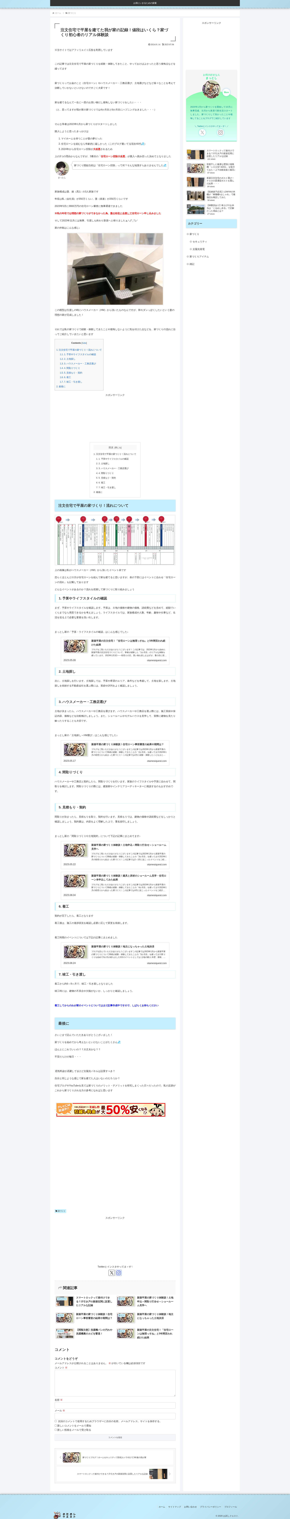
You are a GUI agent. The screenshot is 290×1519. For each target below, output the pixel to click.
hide (84, 343)
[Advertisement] (115, 418)
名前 (59, 1400)
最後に (61, 386)
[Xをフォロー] (112, 1273)
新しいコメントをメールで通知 (74, 1425)
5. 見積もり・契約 (71, 372)
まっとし (211, 78)
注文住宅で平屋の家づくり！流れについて (79, 350)
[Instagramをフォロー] (119, 1273)
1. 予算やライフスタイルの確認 (78, 354)
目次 (111, 447)
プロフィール (230, 1507)
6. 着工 (65, 377)
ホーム (162, 1507)
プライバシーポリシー (210, 1507)
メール (60, 1410)
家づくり (61, 1211)
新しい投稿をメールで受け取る (74, 1430)
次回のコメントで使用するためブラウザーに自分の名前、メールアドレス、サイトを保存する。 (110, 1421)
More (226, 92)
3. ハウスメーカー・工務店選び (78, 363)
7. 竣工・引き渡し (71, 381)
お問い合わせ (190, 1507)
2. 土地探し (68, 359)
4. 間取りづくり (70, 368)
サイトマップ (174, 1507)
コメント (61, 1367)
